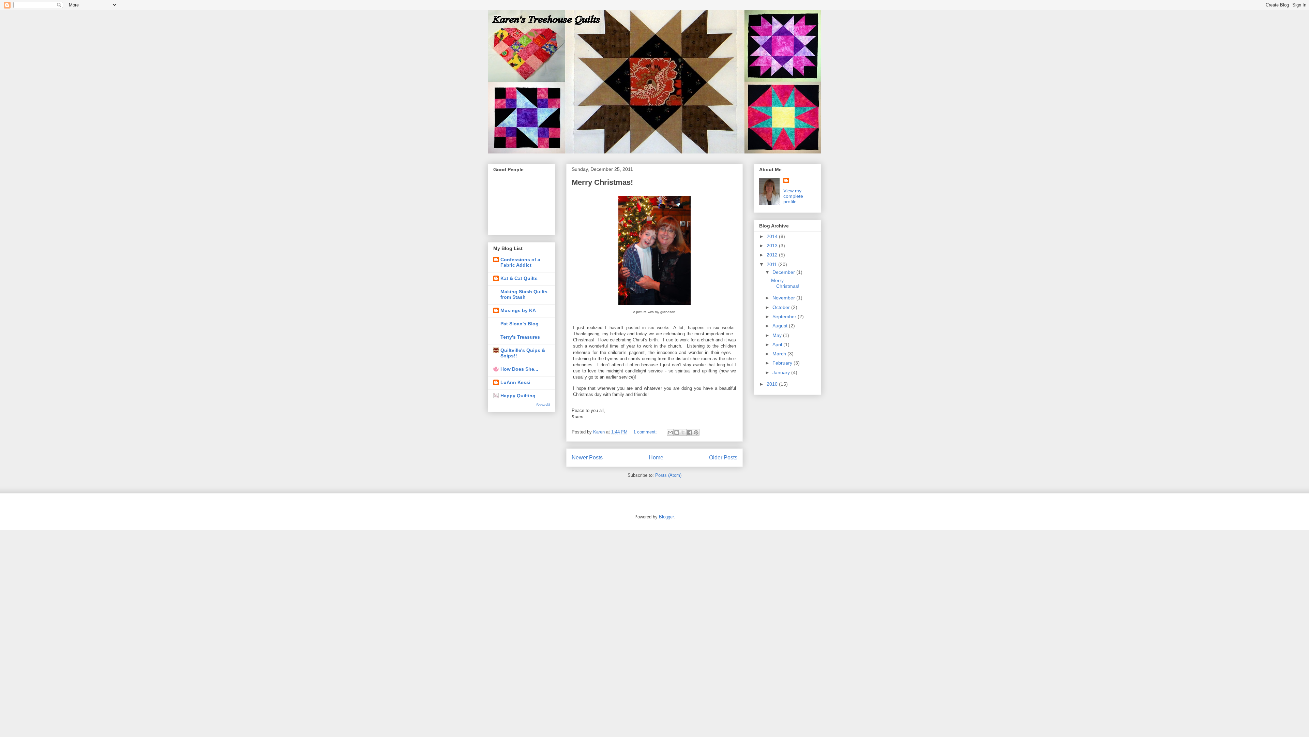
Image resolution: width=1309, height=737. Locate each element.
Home (656, 457)
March (779, 353)
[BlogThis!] (676, 432)
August (780, 325)
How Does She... (519, 369)
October (781, 307)
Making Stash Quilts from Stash (523, 294)
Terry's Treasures (520, 337)
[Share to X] (683, 432)
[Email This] (670, 432)
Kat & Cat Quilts (519, 278)
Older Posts (723, 457)
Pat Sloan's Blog (519, 323)
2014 (773, 236)
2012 (773, 254)
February (783, 363)
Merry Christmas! (602, 182)
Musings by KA (518, 310)
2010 (773, 384)
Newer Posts (587, 457)
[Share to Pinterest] (696, 432)
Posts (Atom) (668, 475)
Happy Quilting (518, 395)
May (777, 335)
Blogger (666, 516)
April (777, 344)
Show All (543, 405)
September (785, 316)
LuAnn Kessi (515, 382)
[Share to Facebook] (689, 432)
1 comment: (645, 431)
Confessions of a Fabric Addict (520, 262)
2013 (773, 245)
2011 (772, 264)
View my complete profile (793, 196)
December (784, 272)
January (781, 372)
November (784, 297)
